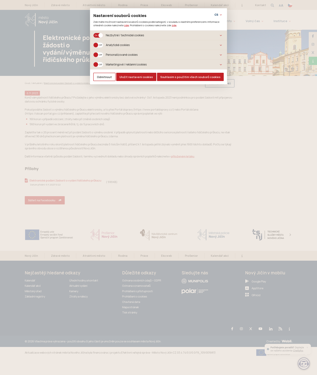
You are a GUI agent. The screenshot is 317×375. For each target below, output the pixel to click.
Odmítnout (104, 77)
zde (126, 25)
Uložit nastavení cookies (136, 77)
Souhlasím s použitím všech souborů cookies (190, 77)
